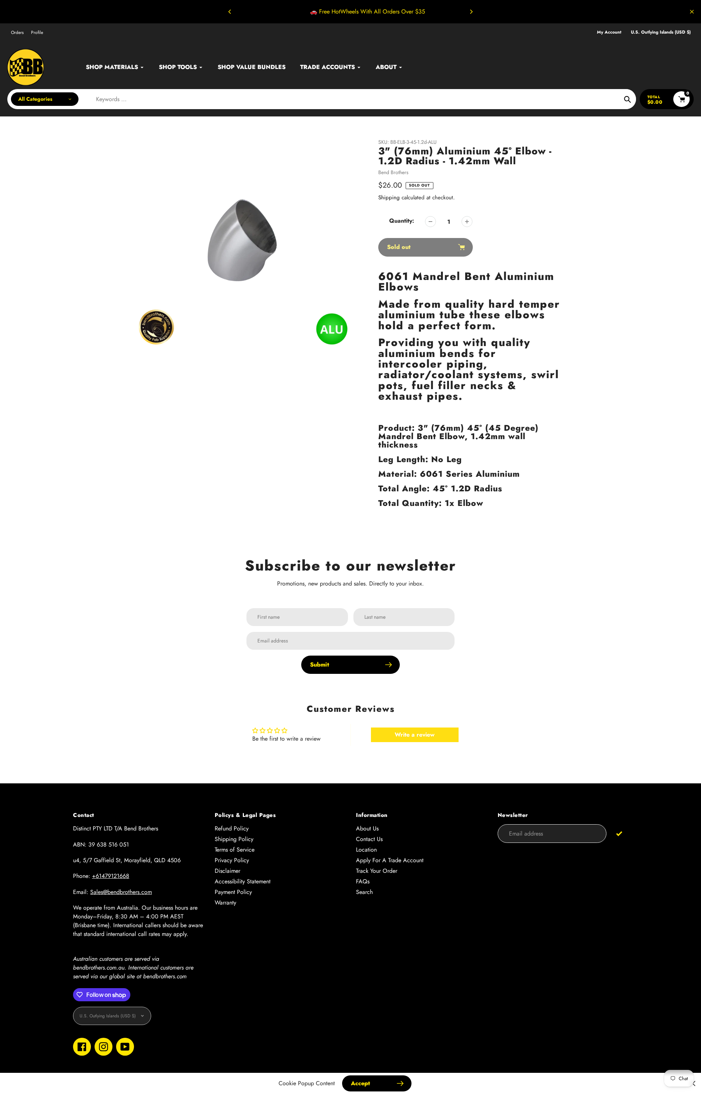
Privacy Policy (232, 860)
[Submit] (619, 833)
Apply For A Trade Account (390, 860)
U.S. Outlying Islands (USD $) (661, 32)
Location (366, 849)
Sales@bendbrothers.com (121, 892)
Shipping (389, 197)
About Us (367, 828)
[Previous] (230, 11)
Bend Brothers (393, 172)
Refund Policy (232, 828)
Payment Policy (233, 892)
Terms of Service (234, 849)
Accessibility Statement (243, 881)
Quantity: (401, 220)
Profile (37, 32)
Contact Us (369, 839)
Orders (17, 32)
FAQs (362, 881)
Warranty (225, 902)
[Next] (471, 11)
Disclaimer (227, 871)
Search (364, 892)
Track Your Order (376, 871)
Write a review (414, 734)
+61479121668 (110, 876)
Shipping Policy (234, 839)
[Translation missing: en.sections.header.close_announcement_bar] (692, 11)
